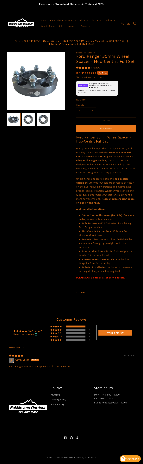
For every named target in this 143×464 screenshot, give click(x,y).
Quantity (80, 105)
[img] (16, 355)
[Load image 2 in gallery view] (28, 119)
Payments (55, 394)
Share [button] (82, 292)
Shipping (80, 77)
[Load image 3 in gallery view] (43, 119)
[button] (62, 20)
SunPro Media (90, 457)
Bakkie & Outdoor (60, 457)
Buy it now (106, 128)
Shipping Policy (58, 399)
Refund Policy (57, 404)
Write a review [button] (115, 332)
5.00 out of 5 (35, 331)
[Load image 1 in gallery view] (13, 119)
